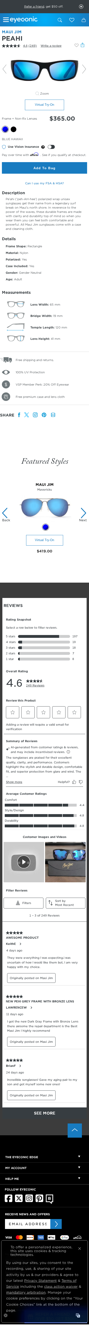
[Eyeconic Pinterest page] (39, 1201)
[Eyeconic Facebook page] (8, 1201)
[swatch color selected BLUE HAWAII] (45, 527)
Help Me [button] (12, 1179)
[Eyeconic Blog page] (49, 1202)
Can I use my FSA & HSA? (44, 183)
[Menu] (6, 20)
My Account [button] (16, 1168)
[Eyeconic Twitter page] (19, 1201)
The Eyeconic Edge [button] (21, 1157)
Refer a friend (34, 6)
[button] (71, 20)
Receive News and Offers (27, 1214)
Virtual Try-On (44, 104)
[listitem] (19, 415)
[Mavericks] (44, 521)
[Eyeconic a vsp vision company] (32, 20)
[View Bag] (83, 20)
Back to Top (75, 1130)
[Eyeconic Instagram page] (29, 1201)
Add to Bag (44, 168)
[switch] (51, 147)
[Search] (59, 20)
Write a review (51, 45)
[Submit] (56, 1224)
